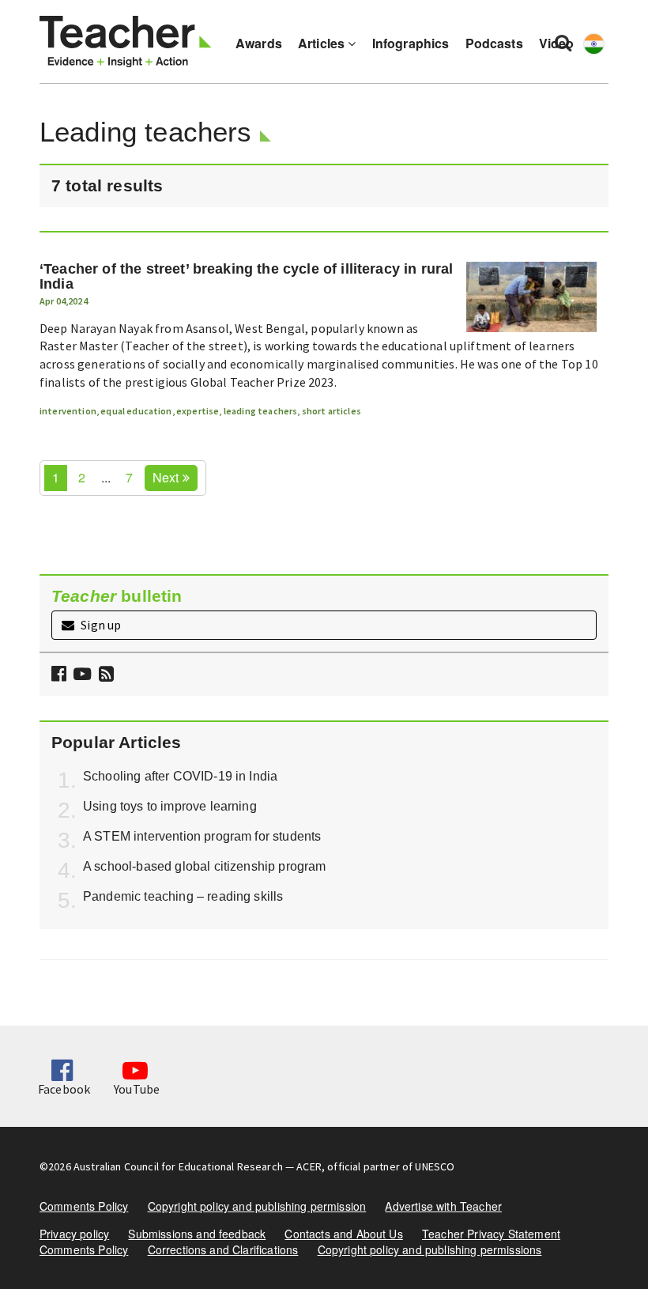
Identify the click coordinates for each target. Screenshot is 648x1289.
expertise (197, 411)
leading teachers (261, 411)
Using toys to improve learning (170, 806)
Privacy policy (74, 1234)
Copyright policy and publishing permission (257, 1206)
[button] (104, 675)
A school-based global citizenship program (204, 866)
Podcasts (494, 43)
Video (557, 43)
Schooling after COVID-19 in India (180, 776)
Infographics (411, 43)
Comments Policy (84, 1206)
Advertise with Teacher (443, 1206)
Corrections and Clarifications (223, 1249)
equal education (135, 411)
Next (168, 477)
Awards (258, 43)
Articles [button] (323, 43)
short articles (331, 411)
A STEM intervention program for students (202, 836)
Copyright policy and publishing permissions (430, 1249)
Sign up (99, 625)
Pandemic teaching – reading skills (183, 896)
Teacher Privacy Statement (491, 1234)
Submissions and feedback (197, 1234)
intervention (68, 411)
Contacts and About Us (343, 1234)
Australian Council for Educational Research (178, 1166)
